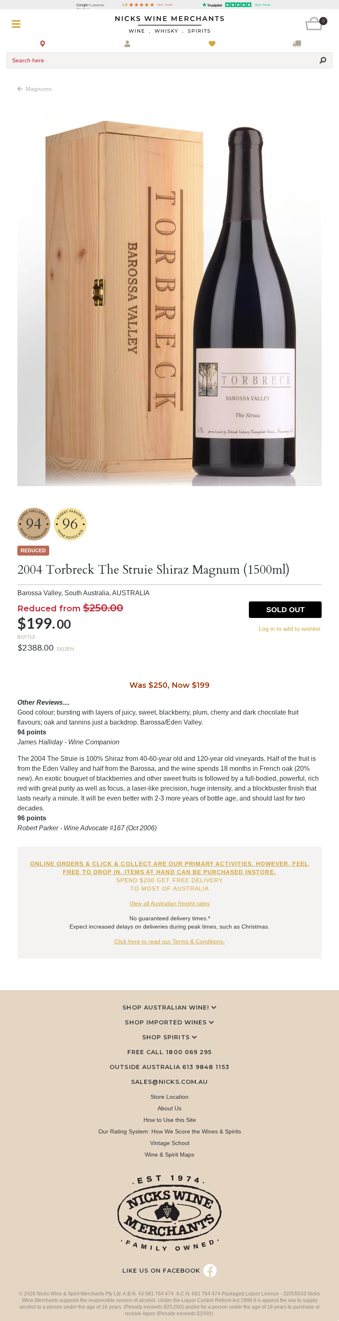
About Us (169, 1108)
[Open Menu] (34, 24)
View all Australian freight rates (169, 903)
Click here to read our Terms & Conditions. (169, 941)
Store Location (169, 1096)
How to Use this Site (169, 1120)
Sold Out (285, 610)
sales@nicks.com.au (169, 1082)
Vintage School (169, 1143)
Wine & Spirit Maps (169, 1154)
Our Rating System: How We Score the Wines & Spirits (169, 1131)
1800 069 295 (188, 1052)
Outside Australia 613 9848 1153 (169, 1067)
